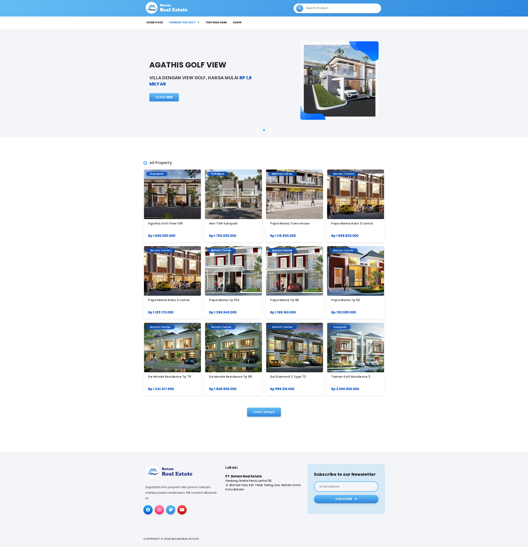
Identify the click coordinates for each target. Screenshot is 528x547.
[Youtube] (182, 509)
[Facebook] (148, 509)
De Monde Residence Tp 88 (230, 377)
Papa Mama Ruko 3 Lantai (352, 223)
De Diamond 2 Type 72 (288, 377)
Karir (237, 22)
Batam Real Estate (185, 539)
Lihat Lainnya (264, 412)
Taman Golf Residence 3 (350, 377)
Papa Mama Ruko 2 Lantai (169, 300)
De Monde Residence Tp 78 (169, 377)
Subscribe (344, 499)
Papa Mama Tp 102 (224, 300)
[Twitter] (170, 509)
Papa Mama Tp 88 (284, 300)
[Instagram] (159, 509)
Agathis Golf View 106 (165, 223)
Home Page (154, 22)
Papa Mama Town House (290, 223)
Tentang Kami (216, 22)
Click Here (164, 97)
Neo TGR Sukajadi (223, 223)
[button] (258, 130)
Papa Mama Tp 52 (345, 300)
